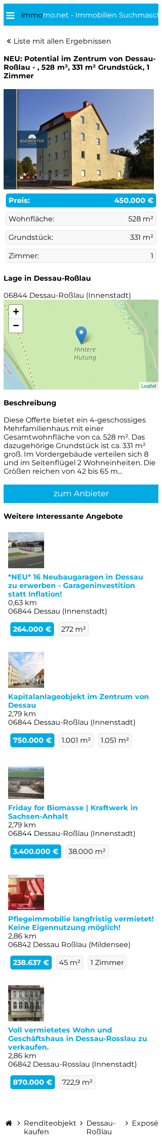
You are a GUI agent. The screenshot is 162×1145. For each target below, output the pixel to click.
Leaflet (148, 385)
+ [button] (16, 311)
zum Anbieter (81, 493)
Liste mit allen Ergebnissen (62, 41)
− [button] (16, 325)
